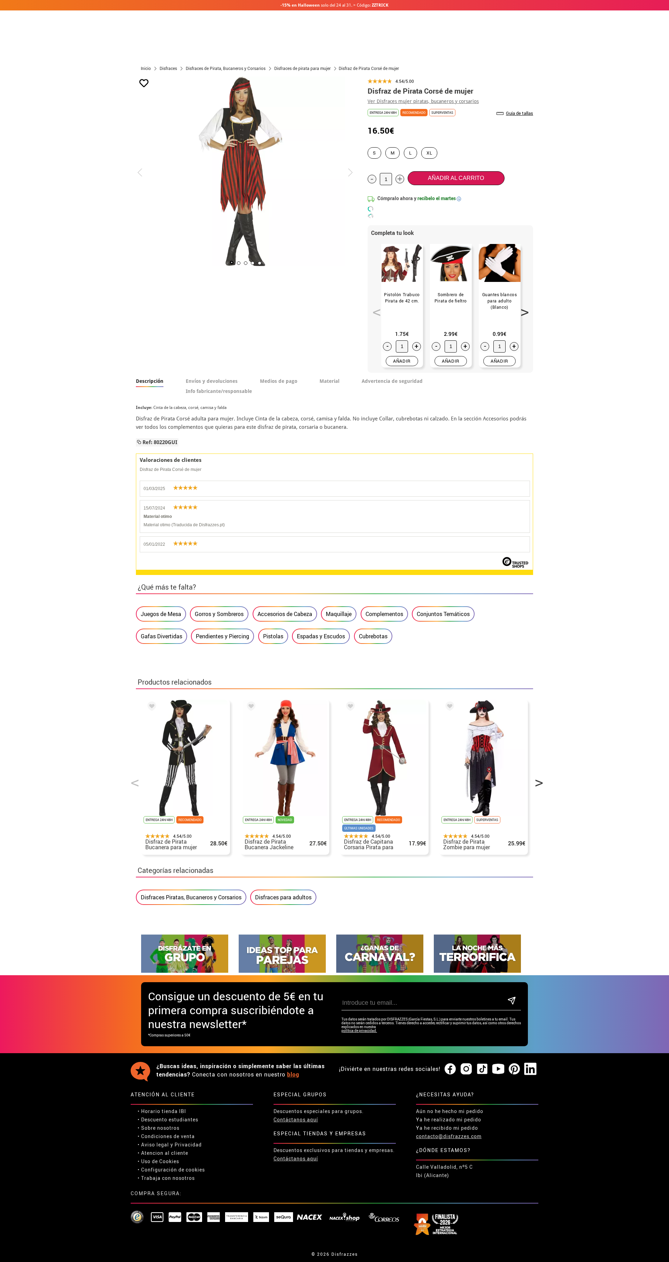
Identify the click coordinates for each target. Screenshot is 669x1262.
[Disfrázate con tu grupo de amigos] (184, 971)
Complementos (384, 614)
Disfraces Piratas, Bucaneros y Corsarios (191, 897)
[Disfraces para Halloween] (477, 971)
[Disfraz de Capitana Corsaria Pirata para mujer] (349, 707)
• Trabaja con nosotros (166, 1178)
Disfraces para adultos (283, 897)
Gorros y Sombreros (219, 614)
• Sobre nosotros (158, 1128)
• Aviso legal (153, 1144)
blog (293, 1074)
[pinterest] (514, 1069)
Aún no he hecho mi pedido (449, 1111)
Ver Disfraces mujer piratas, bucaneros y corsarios (423, 101)
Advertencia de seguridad (392, 381)
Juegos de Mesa (161, 614)
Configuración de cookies (173, 1169)
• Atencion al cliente (163, 1153)
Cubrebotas (373, 636)
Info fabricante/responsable (219, 391)
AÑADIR (402, 361)
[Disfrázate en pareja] (282, 971)
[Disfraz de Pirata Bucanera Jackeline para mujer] (249, 707)
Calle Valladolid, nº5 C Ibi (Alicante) (444, 1171)
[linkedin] (530, 1069)
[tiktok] (482, 1069)
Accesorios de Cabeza (284, 614)
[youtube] (498, 1069)
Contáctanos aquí (296, 1119)
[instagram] (466, 1069)
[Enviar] (512, 1001)
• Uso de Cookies (158, 1161)
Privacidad (188, 1144)
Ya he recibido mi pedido (447, 1128)
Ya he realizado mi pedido (448, 1119)
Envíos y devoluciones (212, 381)
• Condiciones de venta (166, 1136)
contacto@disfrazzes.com (449, 1136)
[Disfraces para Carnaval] (379, 971)
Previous (374, 308)
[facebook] (450, 1069)
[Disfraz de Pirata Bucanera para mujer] (150, 707)
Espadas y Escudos (321, 636)
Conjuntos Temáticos (443, 614)
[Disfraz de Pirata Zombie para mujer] (448, 707)
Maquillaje (339, 614)
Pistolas (273, 636)
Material (329, 381)
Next (522, 308)
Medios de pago (278, 381)
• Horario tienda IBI (162, 1111)
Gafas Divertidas (161, 636)
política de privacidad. (359, 1031)
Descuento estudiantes (169, 1119)
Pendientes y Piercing (222, 636)
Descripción (149, 381)
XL (429, 153)
